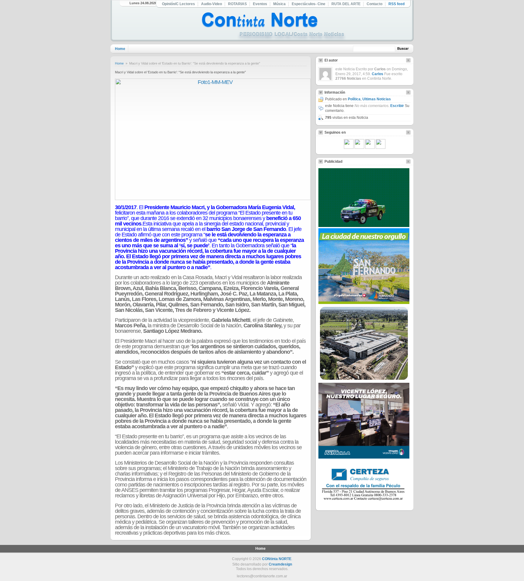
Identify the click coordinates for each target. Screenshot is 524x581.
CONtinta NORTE (276, 559)
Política (354, 99)
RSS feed (396, 4)
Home (120, 49)
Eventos (260, 4)
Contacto (374, 4)
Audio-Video (211, 4)
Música (279, 4)
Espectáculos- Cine (308, 4)
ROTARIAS (237, 4)
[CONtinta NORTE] (273, 26)
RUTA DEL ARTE (346, 4)
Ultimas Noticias (376, 99)
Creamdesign (280, 564)
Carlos (377, 74)
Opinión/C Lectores (178, 4)
